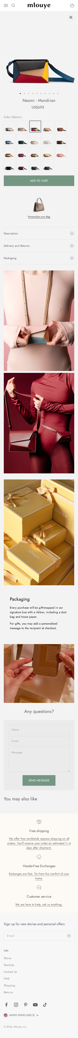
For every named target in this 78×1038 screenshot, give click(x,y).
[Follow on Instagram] (16, 1004)
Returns (8, 992)
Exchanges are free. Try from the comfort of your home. (39, 876)
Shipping (9, 985)
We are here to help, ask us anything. (39, 904)
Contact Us (10, 972)
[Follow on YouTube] (35, 1004)
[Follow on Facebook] (6, 1004)
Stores (7, 958)
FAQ (6, 979)
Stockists (9, 965)
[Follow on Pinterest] (25, 1004)
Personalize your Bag (39, 216)
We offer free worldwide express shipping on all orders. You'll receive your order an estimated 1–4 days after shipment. (39, 843)
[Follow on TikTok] (45, 1004)
